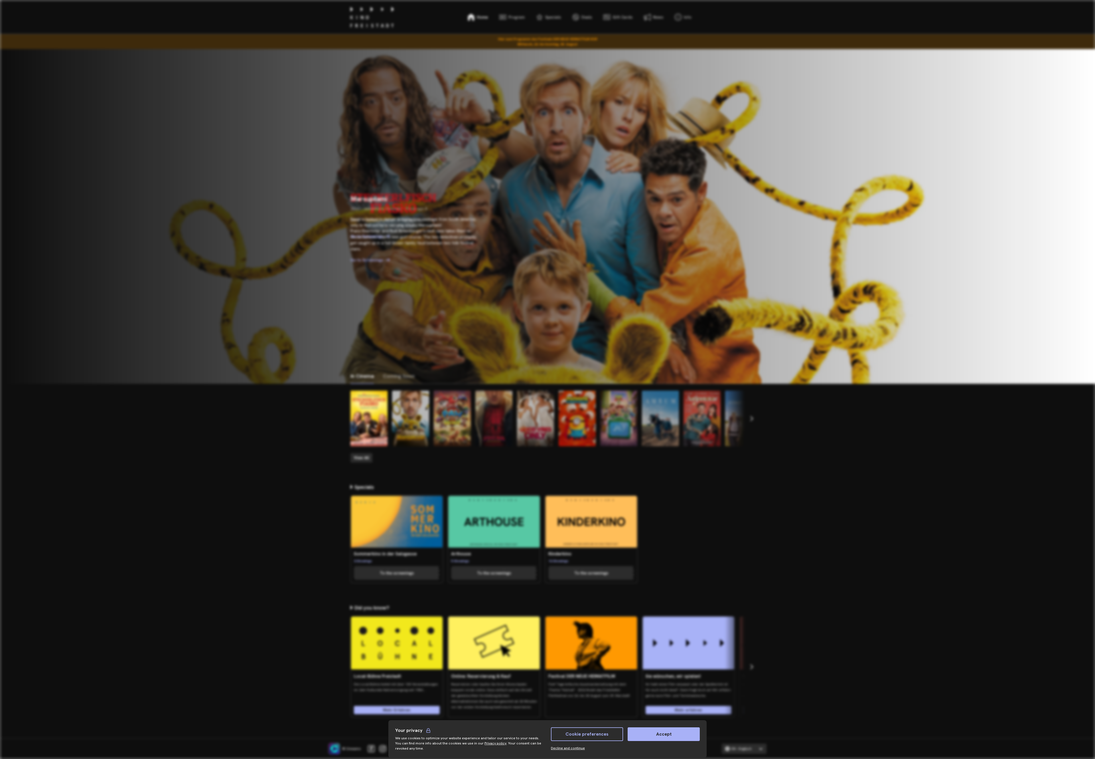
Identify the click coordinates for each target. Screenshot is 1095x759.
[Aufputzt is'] (702, 418)
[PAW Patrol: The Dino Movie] (452, 418)
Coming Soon (399, 376)
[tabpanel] (547, 427)
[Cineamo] (334, 748)
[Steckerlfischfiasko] (369, 418)
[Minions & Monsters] (577, 418)
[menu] (683, 17)
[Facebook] (371, 748)
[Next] (751, 418)
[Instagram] (382, 748)
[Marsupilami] (410, 418)
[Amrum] (660, 418)
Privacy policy (495, 743)
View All (361, 457)
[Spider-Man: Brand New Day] (493, 418)
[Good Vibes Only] (535, 418)
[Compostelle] (743, 418)
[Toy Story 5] (618, 418)
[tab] (362, 376)
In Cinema (362, 376)
